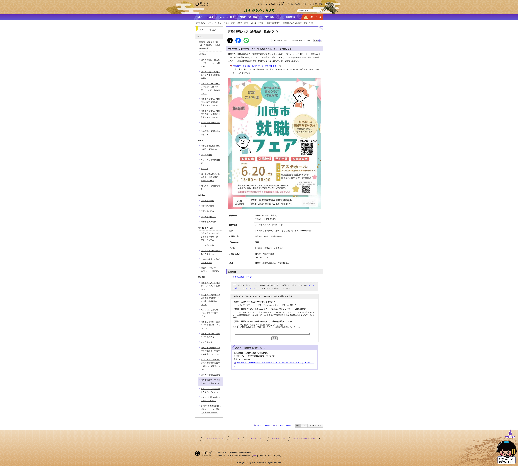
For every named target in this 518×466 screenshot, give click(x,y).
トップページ (211, 23)
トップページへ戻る (284, 425)
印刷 (316, 41)
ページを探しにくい (245, 312)
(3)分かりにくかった (292, 305)
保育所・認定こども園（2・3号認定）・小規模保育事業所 (258, 23)
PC (304, 426)
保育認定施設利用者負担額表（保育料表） (210, 147)
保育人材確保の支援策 (242, 277)
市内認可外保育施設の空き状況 (210, 133)
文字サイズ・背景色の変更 (312, 4)
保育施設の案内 (207, 211)
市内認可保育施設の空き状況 (210, 124)
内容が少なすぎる (283, 312)
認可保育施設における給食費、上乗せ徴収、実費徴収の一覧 (210, 177)
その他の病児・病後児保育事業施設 (210, 261)
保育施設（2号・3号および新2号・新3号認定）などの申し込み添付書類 (210, 88)
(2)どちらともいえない (268, 305)
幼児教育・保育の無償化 (210, 187)
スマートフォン (315, 426)
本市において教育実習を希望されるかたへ (210, 390)
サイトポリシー (278, 438)
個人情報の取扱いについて (304, 438)
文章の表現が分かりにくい (250, 315)
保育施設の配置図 (208, 217)
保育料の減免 (206, 155)
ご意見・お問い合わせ (214, 438)
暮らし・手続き (223, 23)
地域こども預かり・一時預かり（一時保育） (210, 269)
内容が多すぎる (265, 312)
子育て (233, 23)
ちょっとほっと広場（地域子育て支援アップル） (210, 313)
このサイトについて (255, 438)
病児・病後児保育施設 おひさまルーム (211, 252)
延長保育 (204, 169)
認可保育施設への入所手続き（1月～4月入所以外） (210, 63)
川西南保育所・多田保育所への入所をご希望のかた (210, 286)
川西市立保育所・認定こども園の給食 (210, 335)
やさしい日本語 (294, 4)
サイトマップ (262, 4)
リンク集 (235, 438)
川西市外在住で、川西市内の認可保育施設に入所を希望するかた (210, 102)
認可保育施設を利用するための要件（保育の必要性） (210, 75)
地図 (255, 456)
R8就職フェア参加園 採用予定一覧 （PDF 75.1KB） (255, 66)
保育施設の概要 (207, 201)
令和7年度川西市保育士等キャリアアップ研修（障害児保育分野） (211, 409)
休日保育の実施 (207, 245)
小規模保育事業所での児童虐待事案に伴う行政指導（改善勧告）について (210, 300)
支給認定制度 (206, 342)
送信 (274, 338)
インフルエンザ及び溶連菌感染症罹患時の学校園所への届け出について (210, 364)
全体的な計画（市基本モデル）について (210, 399)
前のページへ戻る (264, 425)
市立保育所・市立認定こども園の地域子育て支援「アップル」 (210, 236)
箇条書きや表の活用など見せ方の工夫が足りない (287, 315)
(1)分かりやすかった (245, 305)
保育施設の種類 (207, 206)
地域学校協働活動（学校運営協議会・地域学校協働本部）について (210, 351)
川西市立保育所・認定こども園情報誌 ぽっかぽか (210, 325)
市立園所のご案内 (208, 222)
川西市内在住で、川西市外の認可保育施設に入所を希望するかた (210, 114)
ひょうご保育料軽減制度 (210, 161)
